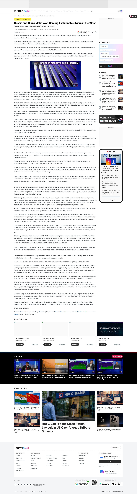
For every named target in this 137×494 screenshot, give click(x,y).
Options (18, 468)
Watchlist (19, 458)
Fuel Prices (66, 465)
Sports (64, 460)
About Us (16, 491)
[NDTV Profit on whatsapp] (30, 484)
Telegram (81, 458)
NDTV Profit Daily (48, 338)
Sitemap (40, 491)
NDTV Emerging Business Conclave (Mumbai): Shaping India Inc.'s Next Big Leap (53, 377)
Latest (39, 11)
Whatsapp (81, 463)
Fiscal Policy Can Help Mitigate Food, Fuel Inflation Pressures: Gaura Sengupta (81, 376)
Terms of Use (24, 491)
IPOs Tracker (20, 471)
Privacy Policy (32, 491)
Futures (18, 465)
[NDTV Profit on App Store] (117, 483)
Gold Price (34, 465)
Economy (59, 11)
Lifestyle (33, 463)
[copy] (96, 32)
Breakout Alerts (20, 460)
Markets (46, 11)
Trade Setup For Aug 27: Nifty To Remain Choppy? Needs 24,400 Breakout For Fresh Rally (26, 430)
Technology (50, 460)
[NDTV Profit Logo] (22, 447)
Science (49, 463)
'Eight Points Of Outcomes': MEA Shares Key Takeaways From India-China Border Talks (27, 408)
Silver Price (50, 465)
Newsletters (81, 455)
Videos (65, 463)
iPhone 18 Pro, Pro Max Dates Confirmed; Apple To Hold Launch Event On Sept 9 (109, 430)
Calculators (34, 468)
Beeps (76, 11)
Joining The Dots (104, 338)
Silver (86, 312)
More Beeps (110, 200)
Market (41, 312)
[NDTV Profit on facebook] (15, 484)
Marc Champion (22, 29)
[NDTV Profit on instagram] (21, 484)
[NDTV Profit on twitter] (18, 484)
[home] (23, 10)
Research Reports (68, 11)
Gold (79, 312)
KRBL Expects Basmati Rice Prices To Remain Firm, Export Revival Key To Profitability (108, 377)
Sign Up (110, 461)
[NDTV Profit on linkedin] (24, 484)
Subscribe (20, 344)
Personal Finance (84, 11)
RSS (45, 491)
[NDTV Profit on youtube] (27, 484)
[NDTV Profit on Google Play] (104, 483)
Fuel (76, 312)
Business (52, 11)
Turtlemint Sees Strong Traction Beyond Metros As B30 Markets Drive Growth (26, 376)
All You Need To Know (22, 338)
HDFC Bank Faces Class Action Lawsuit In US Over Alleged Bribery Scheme (66, 427)
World (32, 460)
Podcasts (81, 460)
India (64, 458)
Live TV (34, 11)
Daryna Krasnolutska (32, 29)
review (91, 198)
